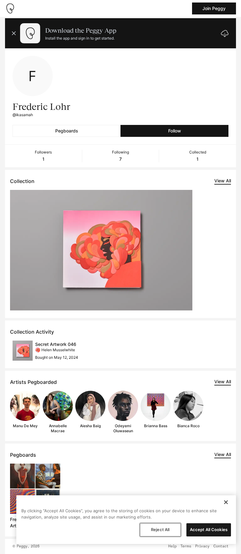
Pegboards (66, 130)
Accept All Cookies (209, 529)
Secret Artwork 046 (55, 344)
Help (172, 546)
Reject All (160, 529)
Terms (185, 546)
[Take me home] (10, 8)
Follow (174, 130)
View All (222, 180)
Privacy (202, 546)
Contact (220, 546)
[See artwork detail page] (101, 250)
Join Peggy (214, 8)
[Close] (226, 502)
